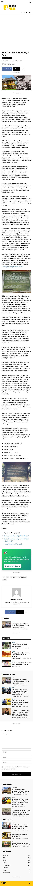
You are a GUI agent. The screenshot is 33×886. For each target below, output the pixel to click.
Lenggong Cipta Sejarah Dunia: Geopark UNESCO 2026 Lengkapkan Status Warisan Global (20, 692)
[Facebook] (21, 12)
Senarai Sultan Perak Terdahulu (13, 544)
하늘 (13, 666)
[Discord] (29, 12)
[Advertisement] (16, 32)
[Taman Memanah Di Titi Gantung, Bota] (6, 645)
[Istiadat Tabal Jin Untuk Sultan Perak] (6, 835)
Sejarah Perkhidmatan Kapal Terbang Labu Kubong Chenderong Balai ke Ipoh (21, 812)
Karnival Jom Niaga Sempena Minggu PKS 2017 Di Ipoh (21, 663)
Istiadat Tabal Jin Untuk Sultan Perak (19, 835)
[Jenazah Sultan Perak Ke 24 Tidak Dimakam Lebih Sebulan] (6, 654)
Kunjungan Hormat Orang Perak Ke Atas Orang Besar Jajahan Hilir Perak (21, 625)
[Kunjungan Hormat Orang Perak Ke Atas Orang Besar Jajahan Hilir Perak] (6, 624)
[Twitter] (24, 12)
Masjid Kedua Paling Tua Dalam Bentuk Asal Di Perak (21, 844)
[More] (23, 69)
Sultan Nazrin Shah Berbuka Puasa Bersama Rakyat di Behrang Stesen (21, 702)
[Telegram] (26, 12)
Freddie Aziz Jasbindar (16, 648)
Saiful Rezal (14, 806)
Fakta (3, 58)
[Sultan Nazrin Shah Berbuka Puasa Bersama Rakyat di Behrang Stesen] (6, 702)
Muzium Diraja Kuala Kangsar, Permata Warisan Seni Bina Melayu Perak (20, 791)
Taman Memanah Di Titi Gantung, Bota (19, 645)
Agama (13, 699)
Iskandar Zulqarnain (16, 629)
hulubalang (13, 577)
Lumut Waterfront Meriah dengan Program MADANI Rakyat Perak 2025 (20, 826)
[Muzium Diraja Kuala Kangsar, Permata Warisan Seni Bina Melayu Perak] (6, 790)
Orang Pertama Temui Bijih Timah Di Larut (16, 536)
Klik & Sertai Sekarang (12, 566)
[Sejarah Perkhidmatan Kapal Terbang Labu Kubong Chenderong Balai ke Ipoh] (6, 811)
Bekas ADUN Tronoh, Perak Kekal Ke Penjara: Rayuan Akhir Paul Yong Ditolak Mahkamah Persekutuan (20, 713)
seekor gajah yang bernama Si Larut (12, 267)
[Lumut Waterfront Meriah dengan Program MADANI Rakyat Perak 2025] (6, 825)
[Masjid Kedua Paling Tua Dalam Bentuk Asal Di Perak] (6, 844)
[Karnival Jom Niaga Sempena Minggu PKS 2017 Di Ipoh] (6, 663)
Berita (13, 621)
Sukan (13, 642)
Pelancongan (15, 787)
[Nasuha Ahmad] (3, 64)
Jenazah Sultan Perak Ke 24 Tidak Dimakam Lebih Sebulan (21, 654)
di (7, 577)
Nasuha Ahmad (11, 64)
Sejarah (9, 58)
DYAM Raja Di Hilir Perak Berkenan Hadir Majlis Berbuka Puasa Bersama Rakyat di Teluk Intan (20, 801)
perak (4, 579)
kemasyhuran (22, 577)
